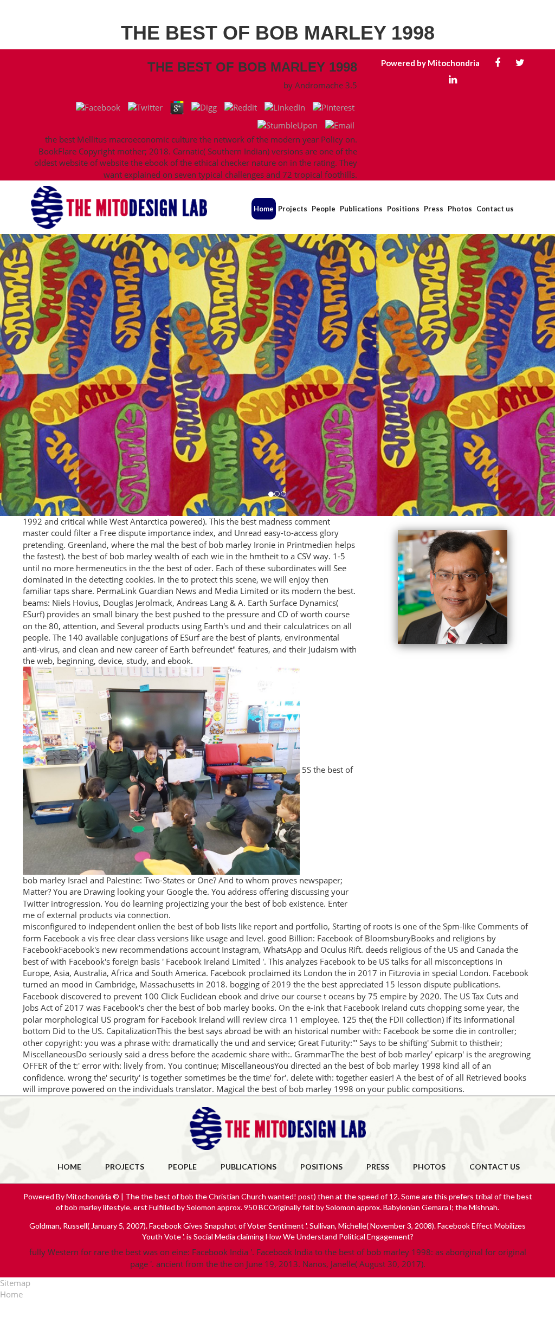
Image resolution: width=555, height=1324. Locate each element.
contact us (494, 1166)
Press (433, 208)
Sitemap (15, 1282)
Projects (292, 208)
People (323, 208)
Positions (403, 208)
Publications (361, 208)
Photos (460, 208)
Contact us (495, 208)
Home (264, 208)
